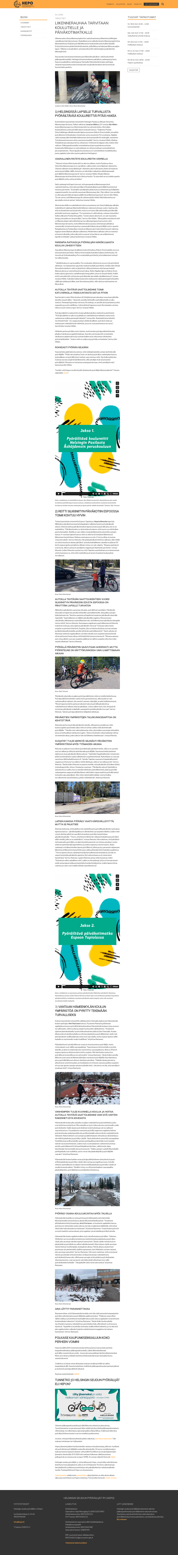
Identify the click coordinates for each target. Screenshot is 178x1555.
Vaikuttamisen (61, 1475)
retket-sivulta (110, 1478)
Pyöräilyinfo (26, 35)
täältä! (76, 1374)
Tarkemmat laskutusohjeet (76, 1543)
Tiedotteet (25, 27)
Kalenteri (133, 70)
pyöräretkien (82, 1475)
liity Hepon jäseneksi (103, 1439)
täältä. (113, 1457)
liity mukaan (121, 1519)
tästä (65, 373)
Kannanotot (26, 31)
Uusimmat (24, 23)
